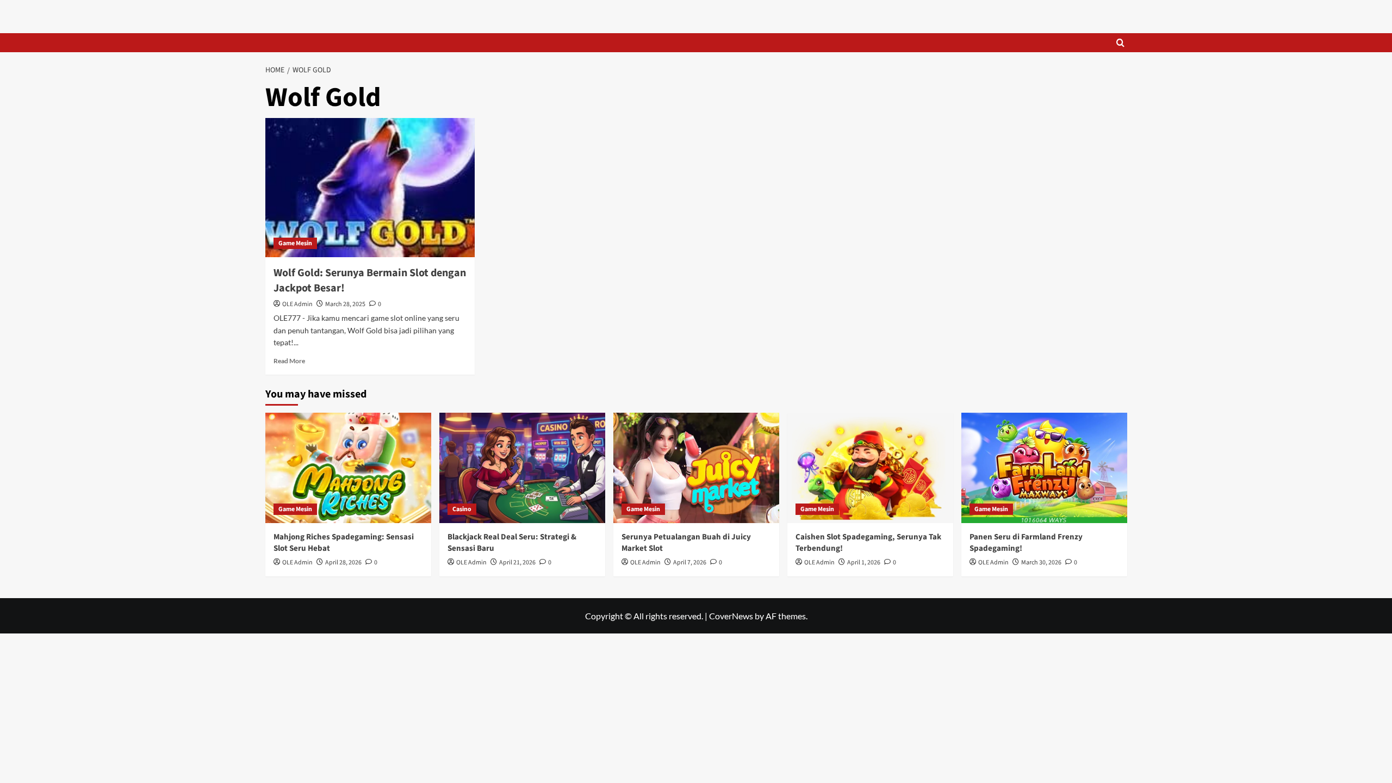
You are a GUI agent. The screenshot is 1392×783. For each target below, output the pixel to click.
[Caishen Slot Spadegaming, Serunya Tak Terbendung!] (870, 468)
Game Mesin (295, 243)
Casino (461, 509)
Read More (289, 361)
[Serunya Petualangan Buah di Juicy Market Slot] (696, 468)
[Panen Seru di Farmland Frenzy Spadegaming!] (1044, 468)
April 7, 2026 (689, 562)
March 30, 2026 (1041, 562)
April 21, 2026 (517, 562)
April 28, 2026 (343, 562)
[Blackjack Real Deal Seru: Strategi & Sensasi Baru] (522, 468)
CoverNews (731, 616)
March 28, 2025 (345, 304)
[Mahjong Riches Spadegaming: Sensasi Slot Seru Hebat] (348, 468)
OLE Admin (297, 304)
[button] (1120, 42)
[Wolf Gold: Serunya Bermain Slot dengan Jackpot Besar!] (370, 188)
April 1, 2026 (863, 562)
